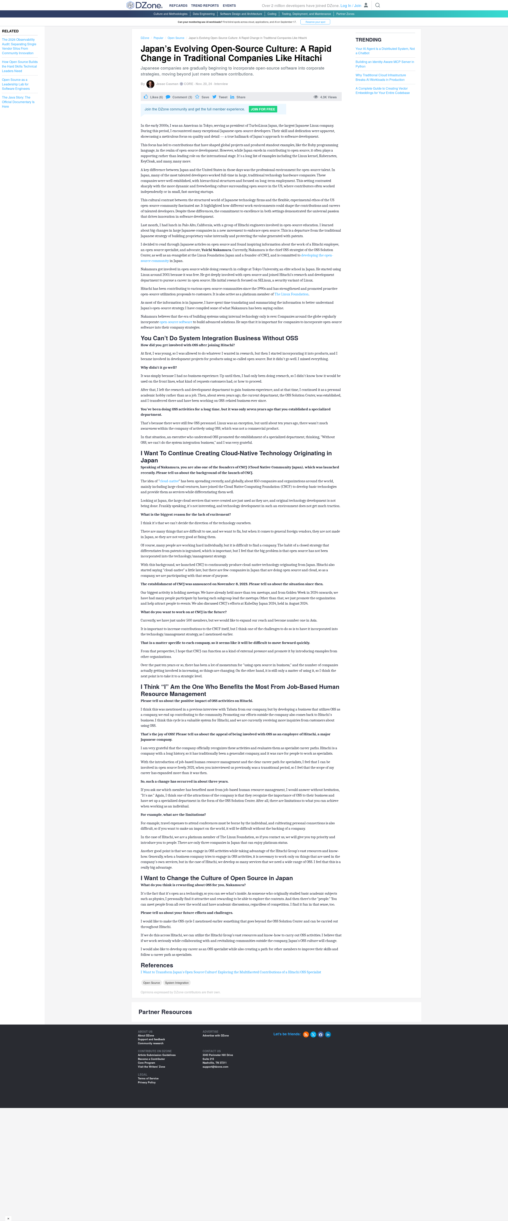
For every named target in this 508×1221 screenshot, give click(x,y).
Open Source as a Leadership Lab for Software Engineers (16, 84)
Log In (346, 5)
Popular (158, 38)
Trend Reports (205, 5)
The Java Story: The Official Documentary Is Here (18, 102)
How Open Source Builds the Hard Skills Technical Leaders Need (20, 66)
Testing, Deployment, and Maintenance (306, 14)
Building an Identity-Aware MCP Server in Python (385, 64)
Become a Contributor (151, 1059)
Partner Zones (345, 14)
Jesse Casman (167, 83)
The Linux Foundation (291, 294)
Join (357, 5)
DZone (145, 38)
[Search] (378, 5)
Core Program (146, 1062)
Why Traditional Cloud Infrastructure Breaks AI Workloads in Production (381, 77)
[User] (366, 5)
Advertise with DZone (216, 1035)
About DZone (146, 1035)
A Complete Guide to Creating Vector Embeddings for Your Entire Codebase (383, 90)
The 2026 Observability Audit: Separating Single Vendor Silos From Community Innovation (19, 46)
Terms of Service (148, 1078)
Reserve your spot (315, 21)
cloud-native (169, 481)
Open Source (176, 38)
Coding (271, 14)
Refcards (178, 5)
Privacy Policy (147, 1082)
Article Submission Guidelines (157, 1055)
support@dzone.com (215, 1066)
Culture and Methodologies (171, 14)
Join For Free (263, 109)
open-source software (176, 322)
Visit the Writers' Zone (151, 1066)
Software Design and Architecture (241, 14)
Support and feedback (151, 1039)
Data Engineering (204, 14)
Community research (151, 1043)
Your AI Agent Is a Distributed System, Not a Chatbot (385, 50)
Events (229, 5)
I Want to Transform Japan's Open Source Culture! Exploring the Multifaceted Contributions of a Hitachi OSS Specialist (231, 972)
